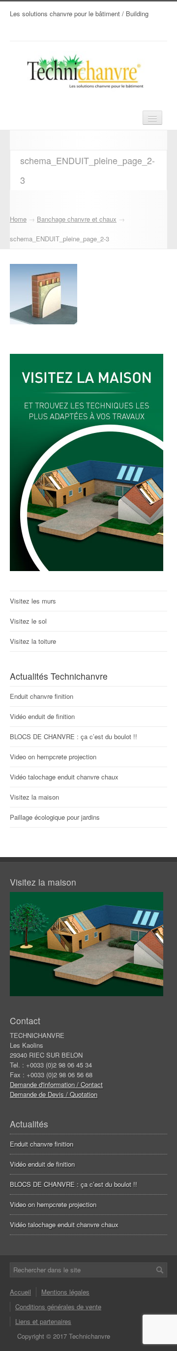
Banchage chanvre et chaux (77, 219)
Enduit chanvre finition (41, 696)
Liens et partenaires (43, 1321)
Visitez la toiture (33, 641)
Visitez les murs (33, 600)
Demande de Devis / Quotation (53, 1094)
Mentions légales (65, 1291)
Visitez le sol (28, 621)
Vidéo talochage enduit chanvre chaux (64, 776)
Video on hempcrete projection (53, 756)
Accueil (20, 1291)
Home (18, 219)
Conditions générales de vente (58, 1306)
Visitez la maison (34, 797)
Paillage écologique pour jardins (55, 817)
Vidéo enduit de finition (42, 716)
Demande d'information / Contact (56, 1084)
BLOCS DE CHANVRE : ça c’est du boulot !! (73, 736)
